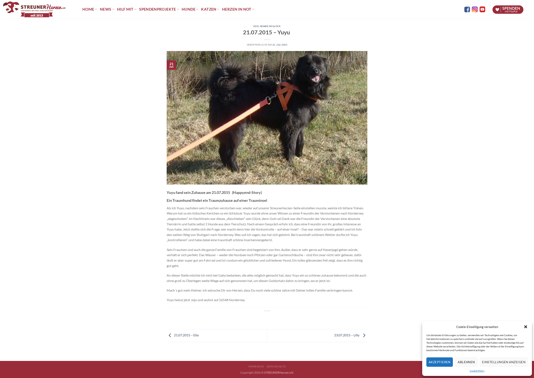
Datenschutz (276, 366)
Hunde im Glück (270, 26)
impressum (256, 366)
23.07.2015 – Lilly (347, 335)
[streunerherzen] (39, 9)
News (105, 9)
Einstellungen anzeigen (503, 362)
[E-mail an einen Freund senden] (270, 317)
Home (88, 9)
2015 (256, 26)
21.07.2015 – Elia (186, 335)
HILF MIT (125, 9)
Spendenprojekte (157, 9)
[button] (526, 327)
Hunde (188, 9)
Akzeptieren (440, 362)
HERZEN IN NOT (236, 9)
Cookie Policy (477, 370)
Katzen (208, 9)
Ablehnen (466, 362)
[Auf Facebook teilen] (263, 317)
